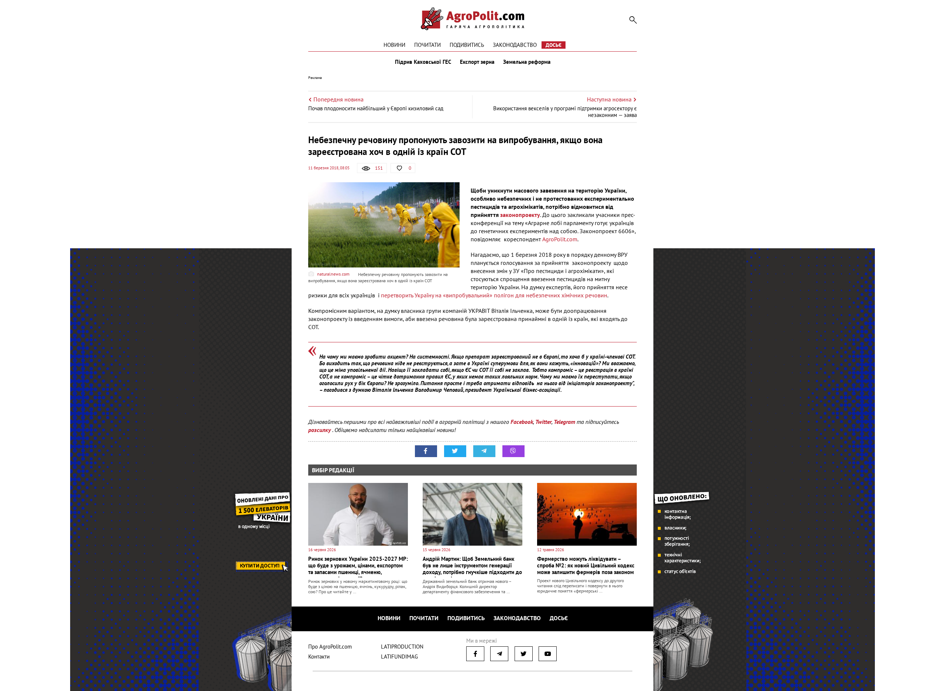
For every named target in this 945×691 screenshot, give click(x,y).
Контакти (319, 656)
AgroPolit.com (559, 239)
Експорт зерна (477, 62)
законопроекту (520, 214)
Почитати (427, 44)
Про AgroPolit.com (330, 646)
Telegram (564, 421)
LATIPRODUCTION (402, 646)
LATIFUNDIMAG (399, 656)
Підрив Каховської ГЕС (423, 62)
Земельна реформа (526, 62)
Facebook (522, 421)
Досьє (553, 45)
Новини (394, 44)
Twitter (543, 421)
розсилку (320, 429)
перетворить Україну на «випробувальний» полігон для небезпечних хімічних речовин (494, 295)
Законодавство (515, 44)
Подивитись (467, 44)
